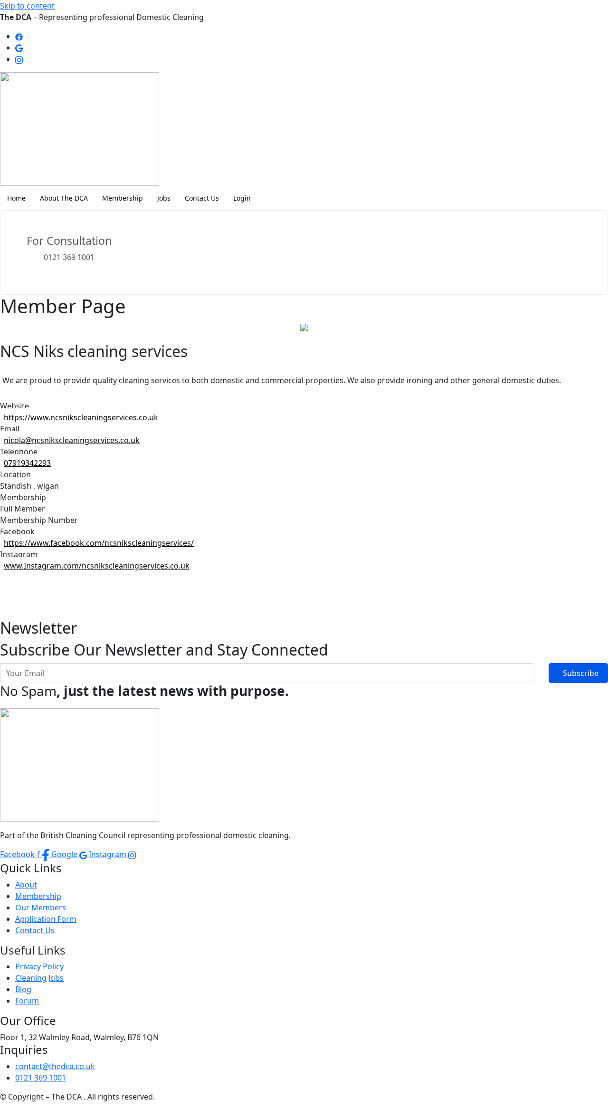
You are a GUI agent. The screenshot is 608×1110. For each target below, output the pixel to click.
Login (242, 198)
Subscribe (580, 673)
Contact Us (202, 198)
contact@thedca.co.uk (55, 1066)
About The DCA (64, 198)
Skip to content (27, 5)
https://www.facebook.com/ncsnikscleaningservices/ (99, 543)
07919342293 (27, 463)
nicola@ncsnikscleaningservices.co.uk (72, 440)
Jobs (164, 198)
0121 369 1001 (40, 1077)
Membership (122, 198)
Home (16, 198)
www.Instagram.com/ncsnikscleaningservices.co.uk (97, 565)
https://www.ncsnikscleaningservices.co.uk (81, 417)
